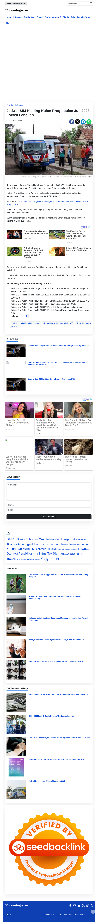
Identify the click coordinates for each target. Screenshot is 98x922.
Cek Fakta (35, 540)
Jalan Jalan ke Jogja (80, 17)
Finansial (12, 544)
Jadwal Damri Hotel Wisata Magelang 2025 (47, 781)
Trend (17, 559)
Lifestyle (17, 17)
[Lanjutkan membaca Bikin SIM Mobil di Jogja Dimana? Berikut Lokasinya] (17, 724)
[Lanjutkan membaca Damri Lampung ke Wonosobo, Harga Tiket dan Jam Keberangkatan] (17, 702)
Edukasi (82, 539)
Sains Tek (45, 553)
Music (75, 549)
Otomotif (56, 17)
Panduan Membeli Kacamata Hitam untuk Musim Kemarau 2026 (56, 661)
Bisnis (66, 17)
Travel (39, 17)
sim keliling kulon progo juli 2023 (58, 323)
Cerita (47, 17)
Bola (28, 539)
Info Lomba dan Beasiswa (47, 544)
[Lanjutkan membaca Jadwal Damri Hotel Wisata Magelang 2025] (17, 789)
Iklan (8, 23)
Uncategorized (24, 559)
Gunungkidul (26, 544)
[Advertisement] (51, 45)
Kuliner (27, 548)
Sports (71, 553)
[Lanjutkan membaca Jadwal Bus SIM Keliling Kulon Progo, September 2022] (16, 384)
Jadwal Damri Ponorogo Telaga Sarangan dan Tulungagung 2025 (57, 759)
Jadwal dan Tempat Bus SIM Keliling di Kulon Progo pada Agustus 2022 (59, 345)
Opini (87, 549)
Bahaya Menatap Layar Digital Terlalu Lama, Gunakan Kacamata (56, 640)
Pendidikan (29, 17)
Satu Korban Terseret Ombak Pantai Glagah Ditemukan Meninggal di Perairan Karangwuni (58, 363)
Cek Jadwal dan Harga (54, 539)
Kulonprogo (19, 105)
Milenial (70, 549)
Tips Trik (79, 554)
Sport (66, 554)
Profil (36, 554)
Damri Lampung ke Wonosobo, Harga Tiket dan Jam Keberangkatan (58, 694)
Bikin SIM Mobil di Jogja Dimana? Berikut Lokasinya (51, 716)
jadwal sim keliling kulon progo (26, 323)
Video (32, 559)
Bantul (11, 539)
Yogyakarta (50, 559)
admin (9, 120)
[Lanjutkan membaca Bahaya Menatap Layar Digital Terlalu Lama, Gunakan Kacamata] (17, 648)
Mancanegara (63, 549)
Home (8, 17)
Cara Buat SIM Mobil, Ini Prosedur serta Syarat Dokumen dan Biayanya (59, 738)
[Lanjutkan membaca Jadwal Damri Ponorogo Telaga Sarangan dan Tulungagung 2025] (17, 768)
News (82, 548)
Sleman (58, 553)
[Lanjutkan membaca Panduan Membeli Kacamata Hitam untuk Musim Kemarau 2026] (17, 670)
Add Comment (49, 517)
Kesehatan (14, 548)
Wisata (37, 559)
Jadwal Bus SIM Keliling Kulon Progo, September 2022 (51, 379)
